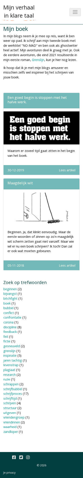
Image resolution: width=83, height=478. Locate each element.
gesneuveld (11, 346)
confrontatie (12, 317)
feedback (10, 332)
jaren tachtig (12, 360)
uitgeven (9, 413)
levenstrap (11, 365)
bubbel (8, 308)
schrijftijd (10, 398)
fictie (6, 341)
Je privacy (9, 472)
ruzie (6, 379)
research (9, 375)
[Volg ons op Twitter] (21, 457)
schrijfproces (12, 393)
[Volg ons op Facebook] (14, 457)
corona (8, 322)
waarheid (10, 427)
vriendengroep (14, 417)
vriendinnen (11, 422)
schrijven (9, 403)
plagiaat (9, 370)
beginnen (10, 289)
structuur (10, 408)
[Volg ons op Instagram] (28, 457)
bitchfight (10, 298)
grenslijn (9, 351)
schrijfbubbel (12, 389)
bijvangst (10, 294)
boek (7, 303)
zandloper (10, 432)
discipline (10, 327)
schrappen (11, 384)
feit (5, 336)
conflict (8, 313)
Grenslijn (38, 60)
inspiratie (10, 355)
